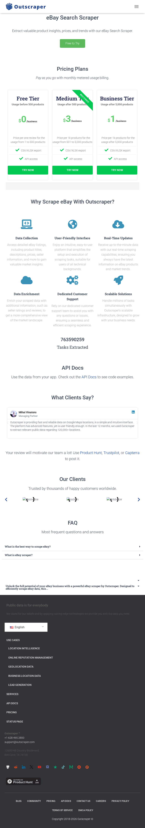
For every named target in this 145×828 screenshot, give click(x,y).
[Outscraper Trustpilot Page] (55, 767)
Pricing (11, 712)
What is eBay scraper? (18, 555)
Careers (101, 801)
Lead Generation (20, 684)
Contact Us (83, 801)
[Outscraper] (27, 6)
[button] (7, 423)
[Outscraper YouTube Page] (39, 767)
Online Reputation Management (30, 657)
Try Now (28, 170)
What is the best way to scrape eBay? (28, 546)
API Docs (89, 377)
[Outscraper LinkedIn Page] (23, 767)
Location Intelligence (24, 648)
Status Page (14, 721)
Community (34, 801)
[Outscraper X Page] (31, 767)
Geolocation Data (20, 666)
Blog (19, 801)
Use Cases (13, 640)
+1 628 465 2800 (14, 737)
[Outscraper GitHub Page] (8, 767)
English (19, 627)
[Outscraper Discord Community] (47, 767)
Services (12, 694)
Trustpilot (111, 452)
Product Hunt (91, 452)
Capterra (132, 452)
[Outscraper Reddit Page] (15, 767)
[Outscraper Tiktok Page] (63, 767)
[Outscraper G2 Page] (79, 767)
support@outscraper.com (20, 742)
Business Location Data (24, 675)
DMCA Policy (85, 810)
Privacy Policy (120, 801)
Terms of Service (62, 810)
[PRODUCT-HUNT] (87, 767)
